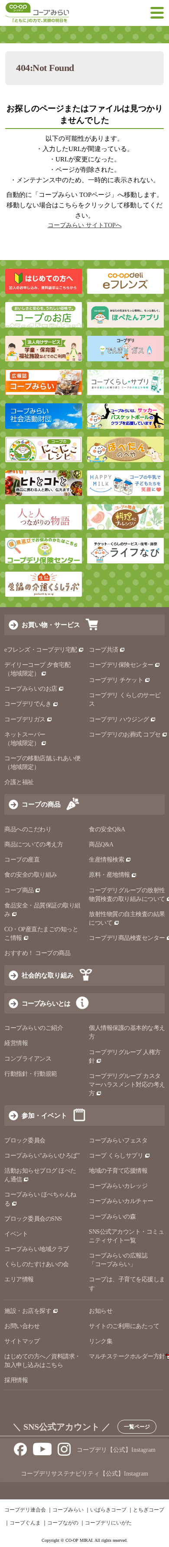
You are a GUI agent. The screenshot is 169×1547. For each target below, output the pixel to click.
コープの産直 (21, 859)
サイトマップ (21, 1341)
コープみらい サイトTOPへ (85, 225)
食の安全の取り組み (30, 875)
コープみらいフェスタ (118, 1140)
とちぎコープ (148, 1510)
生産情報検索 (106, 859)
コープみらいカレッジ (118, 1186)
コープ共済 (103, 649)
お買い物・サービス (51, 624)
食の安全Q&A (107, 829)
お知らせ (100, 1311)
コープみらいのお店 (30, 688)
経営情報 (16, 1043)
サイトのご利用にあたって (124, 1326)
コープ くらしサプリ (116, 1155)
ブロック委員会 (25, 1140)
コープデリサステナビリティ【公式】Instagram (84, 1473)
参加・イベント (44, 1115)
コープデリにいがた (108, 1523)
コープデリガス (25, 719)
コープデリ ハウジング (119, 719)
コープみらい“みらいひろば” (41, 1155)
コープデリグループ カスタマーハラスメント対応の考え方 (127, 1085)
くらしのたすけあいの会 (36, 1264)
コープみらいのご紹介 (33, 1028)
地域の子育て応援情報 (118, 1170)
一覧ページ (137, 1427)
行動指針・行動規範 (30, 1074)
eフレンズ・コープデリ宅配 (40, 649)
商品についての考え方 (33, 844)
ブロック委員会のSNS (33, 1219)
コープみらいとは (46, 1003)
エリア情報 (19, 1279)
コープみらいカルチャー (121, 1201)
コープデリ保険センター (121, 665)
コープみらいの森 (112, 1216)
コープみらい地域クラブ (36, 1249)
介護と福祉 (19, 782)
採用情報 (16, 1380)
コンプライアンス (27, 1058)
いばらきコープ (108, 1510)
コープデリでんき (27, 704)
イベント (16, 1234)
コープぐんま (25, 1523)
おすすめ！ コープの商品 (37, 953)
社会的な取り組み (48, 975)
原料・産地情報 (109, 875)
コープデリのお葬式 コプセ (125, 734)
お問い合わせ (21, 1326)
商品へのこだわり (27, 829)
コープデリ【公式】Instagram (116, 1450)
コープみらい (68, 1510)
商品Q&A (101, 844)
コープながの (62, 1523)
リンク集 (100, 1341)
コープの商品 (41, 804)
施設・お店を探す (27, 1311)
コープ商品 (19, 890)
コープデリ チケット (116, 680)
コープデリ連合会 (25, 1510)
